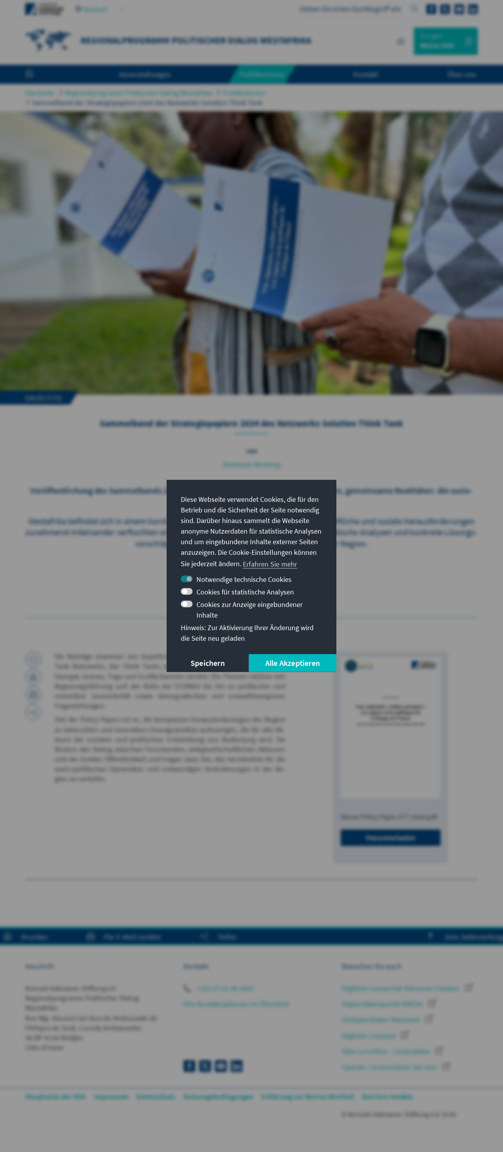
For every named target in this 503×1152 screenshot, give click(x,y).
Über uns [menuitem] (461, 74)
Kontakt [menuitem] (365, 74)
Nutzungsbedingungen (219, 1096)
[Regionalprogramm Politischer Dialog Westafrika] (48, 40)
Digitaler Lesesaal (369, 1035)
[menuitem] (37, 74)
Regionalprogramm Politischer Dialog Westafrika (138, 92)
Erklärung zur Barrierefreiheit (307, 1096)
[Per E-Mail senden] (33, 694)
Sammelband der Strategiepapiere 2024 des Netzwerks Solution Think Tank (147, 102)
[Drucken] (33, 677)
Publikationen (244, 92)
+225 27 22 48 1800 (224, 988)
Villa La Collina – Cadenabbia (386, 1051)
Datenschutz (155, 1096)
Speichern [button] (208, 663)
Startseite (40, 92)
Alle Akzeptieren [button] (292, 663)
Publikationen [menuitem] (262, 74)
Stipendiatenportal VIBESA (383, 1003)
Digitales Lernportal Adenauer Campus (401, 988)
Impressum (111, 1096)
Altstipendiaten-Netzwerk (382, 1019)
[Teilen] (33, 712)
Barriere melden (387, 1096)
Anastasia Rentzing (252, 464)
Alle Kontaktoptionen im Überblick (236, 1003)
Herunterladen (390, 837)
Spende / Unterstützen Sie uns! (390, 1067)
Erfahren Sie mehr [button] (270, 563)
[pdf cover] (391, 727)
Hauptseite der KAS (55, 1096)
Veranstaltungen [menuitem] (145, 74)
